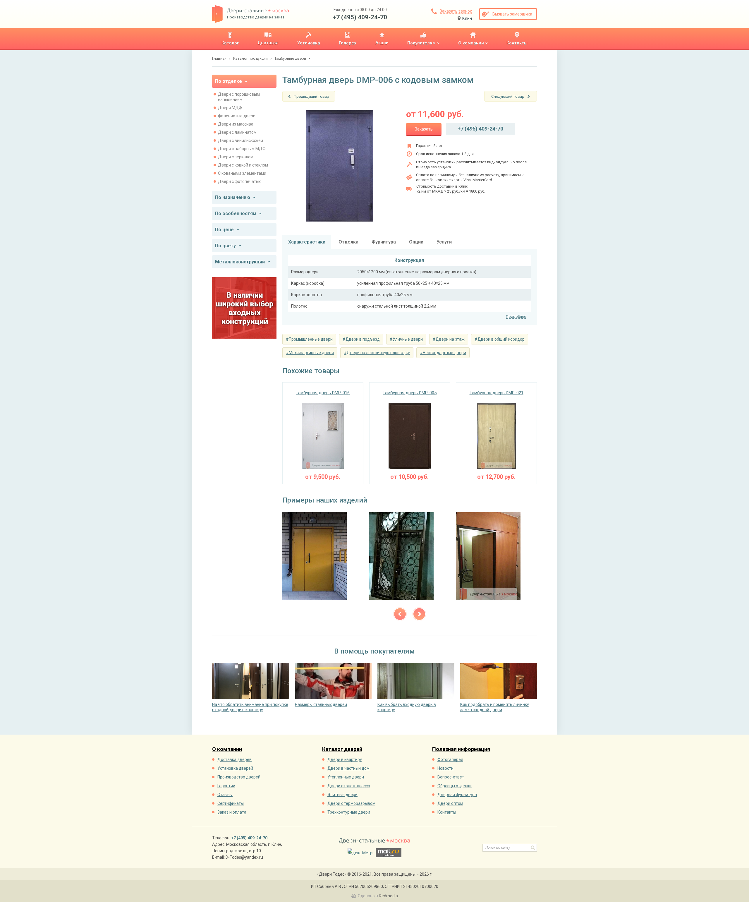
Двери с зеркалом (235, 157)
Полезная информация (461, 749)
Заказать (424, 129)
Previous (400, 614)
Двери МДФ (230, 107)
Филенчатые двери (236, 116)
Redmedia (388, 896)
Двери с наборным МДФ (242, 148)
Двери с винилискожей (240, 140)
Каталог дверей (342, 749)
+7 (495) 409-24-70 (360, 17)
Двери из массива (235, 124)
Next (419, 614)
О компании (227, 749)
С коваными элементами (242, 173)
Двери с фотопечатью (240, 181)
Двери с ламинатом (237, 132)
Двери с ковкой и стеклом (243, 165)
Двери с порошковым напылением (239, 97)
